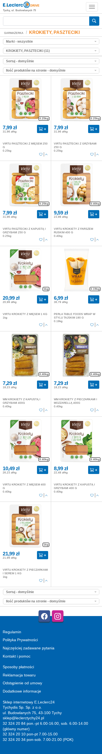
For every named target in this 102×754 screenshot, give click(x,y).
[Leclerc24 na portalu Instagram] (57, 616)
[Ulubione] (40, 154)
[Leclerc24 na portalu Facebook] (44, 616)
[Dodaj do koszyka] (42, 129)
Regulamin (12, 632)
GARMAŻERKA (13, 32)
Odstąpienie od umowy (22, 683)
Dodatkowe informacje (22, 691)
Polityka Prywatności (20, 640)
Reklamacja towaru (19, 675)
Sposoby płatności (18, 667)
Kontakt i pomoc (16, 656)
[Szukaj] (94, 21)
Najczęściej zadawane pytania (28, 648)
